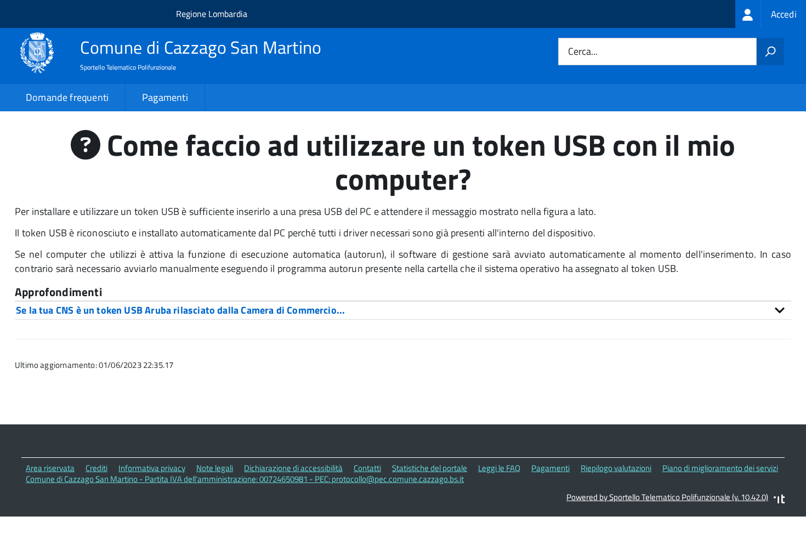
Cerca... (583, 52)
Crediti (96, 468)
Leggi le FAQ (499, 468)
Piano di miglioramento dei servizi (720, 468)
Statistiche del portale (429, 468)
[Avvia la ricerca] (770, 51)
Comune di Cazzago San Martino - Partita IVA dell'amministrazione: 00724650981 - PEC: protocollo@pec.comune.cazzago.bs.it (245, 479)
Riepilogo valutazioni (616, 468)
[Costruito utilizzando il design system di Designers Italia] (779, 500)
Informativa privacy (151, 468)
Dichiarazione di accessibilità (293, 468)
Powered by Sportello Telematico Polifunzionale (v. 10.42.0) (667, 497)
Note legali (214, 468)
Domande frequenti (67, 97)
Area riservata (50, 468)
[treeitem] (770, 14)
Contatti (367, 468)
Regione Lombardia (211, 13)
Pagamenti (165, 97)
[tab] (403, 310)
